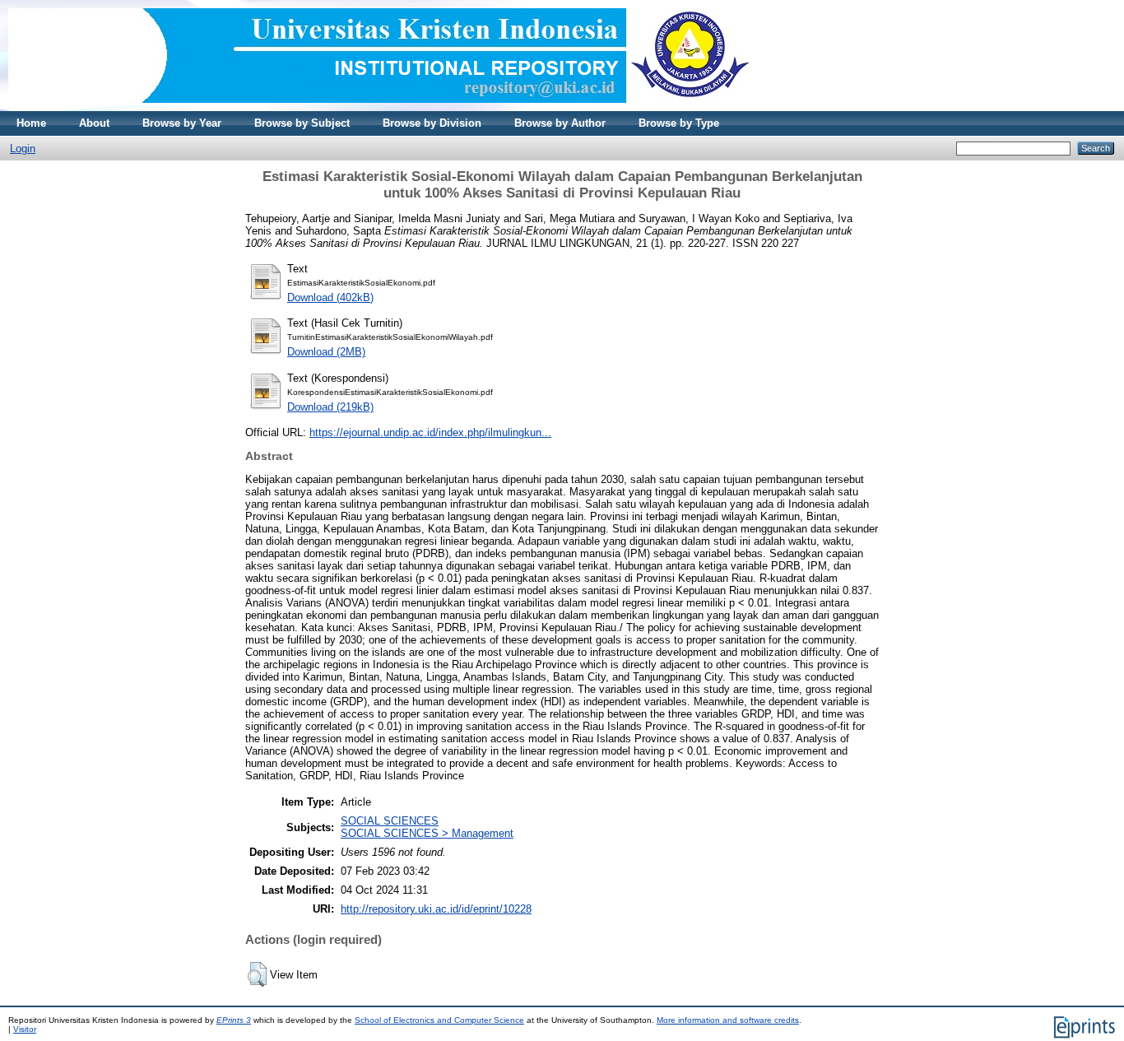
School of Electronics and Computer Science (439, 1020)
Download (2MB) (326, 352)
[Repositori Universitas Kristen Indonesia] (379, 107)
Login (22, 148)
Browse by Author (560, 123)
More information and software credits (728, 1020)
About (94, 123)
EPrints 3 (233, 1020)
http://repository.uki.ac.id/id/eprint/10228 (436, 909)
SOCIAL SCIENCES (390, 821)
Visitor (24, 1029)
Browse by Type (679, 123)
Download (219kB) (330, 407)
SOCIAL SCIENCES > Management (427, 833)
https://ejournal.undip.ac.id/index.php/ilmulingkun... (430, 432)
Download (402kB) (330, 297)
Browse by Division (432, 123)
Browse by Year (181, 123)
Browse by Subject (302, 123)
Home (31, 123)
